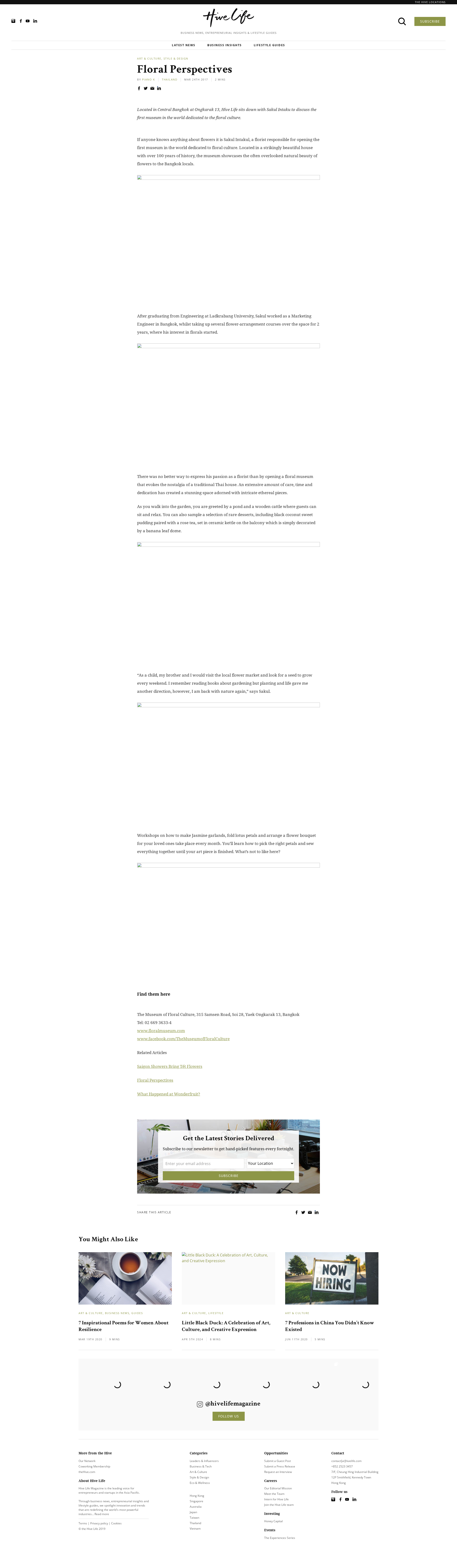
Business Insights (224, 45)
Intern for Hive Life (276, 1499)
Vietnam (195, 1529)
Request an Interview (278, 1472)
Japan (193, 1512)
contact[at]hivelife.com (346, 1461)
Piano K (148, 79)
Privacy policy (99, 1523)
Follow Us (228, 1416)
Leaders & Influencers (204, 1461)
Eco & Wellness (200, 1483)
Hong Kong (197, 1496)
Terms (83, 1523)
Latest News (183, 45)
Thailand (169, 79)
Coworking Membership (94, 1466)
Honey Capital (273, 1521)
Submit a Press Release (279, 1466)
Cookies (116, 1523)
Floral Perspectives (155, 1080)
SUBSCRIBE (430, 21)
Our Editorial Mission (278, 1488)
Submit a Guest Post (277, 1461)
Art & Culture (149, 58)
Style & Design (176, 58)
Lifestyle (216, 1313)
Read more (101, 1514)
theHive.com (87, 1472)
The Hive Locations (430, 2)
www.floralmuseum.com (161, 1030)
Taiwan (194, 1518)
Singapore (196, 1501)
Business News (117, 1313)
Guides (137, 1313)
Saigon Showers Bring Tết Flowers (169, 1066)
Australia (196, 1507)
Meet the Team (274, 1494)
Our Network (87, 1461)
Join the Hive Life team (279, 1505)
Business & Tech (201, 1466)
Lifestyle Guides (269, 45)
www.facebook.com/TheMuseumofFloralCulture (183, 1038)
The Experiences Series (279, 1538)
